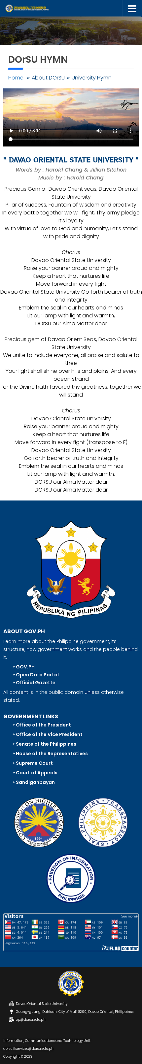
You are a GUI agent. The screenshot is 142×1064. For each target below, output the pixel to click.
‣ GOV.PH (24, 666)
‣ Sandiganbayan (34, 782)
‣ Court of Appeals (35, 772)
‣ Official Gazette (34, 682)
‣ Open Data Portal (36, 674)
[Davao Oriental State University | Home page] (34, 8)
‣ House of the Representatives (50, 753)
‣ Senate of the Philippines (44, 744)
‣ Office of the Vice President (48, 734)
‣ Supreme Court (33, 763)
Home (15, 77)
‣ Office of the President (42, 725)
